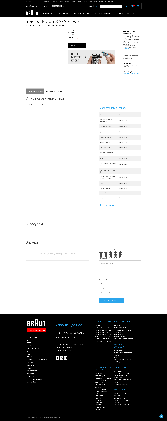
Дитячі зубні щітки (121, 375)
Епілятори (118, 325)
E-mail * (101, 289)
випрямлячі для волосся (123, 353)
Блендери (98, 374)
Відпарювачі (99, 396)
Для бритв (118, 396)
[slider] (74, 32)
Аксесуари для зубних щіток (122, 381)
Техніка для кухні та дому (101, 13)
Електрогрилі (100, 385)
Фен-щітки (118, 351)
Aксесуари (130, 13)
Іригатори (118, 378)
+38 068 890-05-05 (65, 337)
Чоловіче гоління (49, 13)
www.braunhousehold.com (36, 330)
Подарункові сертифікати (37, 360)
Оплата (39, 1)
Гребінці (117, 362)
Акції (79, 1)
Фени (116, 357)
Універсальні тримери (103, 328)
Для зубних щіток (120, 393)
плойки (117, 355)
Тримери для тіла (101, 332)
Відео (29, 368)
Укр (96, 6)
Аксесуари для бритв (103, 339)
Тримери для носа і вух (103, 334)
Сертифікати (93, 1)
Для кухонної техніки (122, 400)
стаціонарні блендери (103, 378)
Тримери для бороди (103, 330)
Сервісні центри (64, 1)
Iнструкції (31, 365)
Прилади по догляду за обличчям (123, 331)
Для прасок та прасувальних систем (122, 404)
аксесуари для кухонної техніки (104, 408)
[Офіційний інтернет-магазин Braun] (33, 13)
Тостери (98, 400)
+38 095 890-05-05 (57, 6)
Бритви (41, 25)
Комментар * (103, 258)
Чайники (98, 387)
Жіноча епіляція (64, 13)
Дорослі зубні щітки (121, 373)
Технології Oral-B (120, 384)
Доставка (46, 1)
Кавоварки (99, 402)
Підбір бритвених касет (103, 341)
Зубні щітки (119, 13)
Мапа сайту (31, 382)
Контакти (111, 1)
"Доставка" (126, 49)
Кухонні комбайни (102, 380)
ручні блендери (100, 376)
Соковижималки (101, 389)
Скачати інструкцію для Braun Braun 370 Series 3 (131, 74)
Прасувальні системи (103, 391)
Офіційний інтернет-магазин (36, 6)
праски (97, 394)
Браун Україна (30, 25)
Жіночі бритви (119, 337)
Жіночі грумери (120, 334)
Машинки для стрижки (103, 337)
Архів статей (32, 374)
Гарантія (54, 1)
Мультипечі (99, 382)
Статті (85, 1)
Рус (90, 6)
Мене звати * (103, 280)
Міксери (98, 398)
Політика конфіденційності (37, 379)
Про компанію (30, 1)
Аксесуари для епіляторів (123, 339)
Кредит (74, 1)
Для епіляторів (119, 398)
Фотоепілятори (120, 328)
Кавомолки (99, 405)
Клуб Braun (102, 1)
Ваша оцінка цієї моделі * (107, 250)
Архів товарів (32, 371)
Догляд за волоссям (81, 13)
